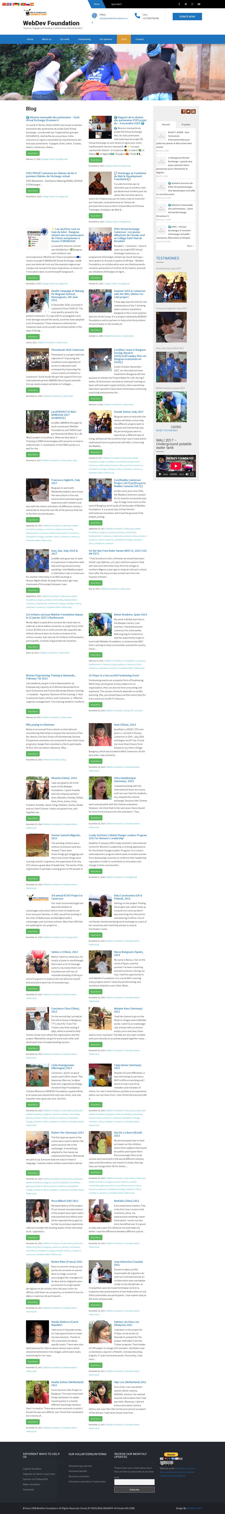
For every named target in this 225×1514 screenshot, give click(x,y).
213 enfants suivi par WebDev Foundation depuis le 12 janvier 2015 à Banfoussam (54, 616)
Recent (166, 124)
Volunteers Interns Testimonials (101, 472)
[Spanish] (32, 4)
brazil (117, 1182)
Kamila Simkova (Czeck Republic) (64, 1323)
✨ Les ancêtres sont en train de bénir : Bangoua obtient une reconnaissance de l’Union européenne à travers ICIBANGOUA (67, 235)
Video (75, 460)
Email (116, 1477)
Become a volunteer (79, 1476)
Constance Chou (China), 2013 (65, 1010)
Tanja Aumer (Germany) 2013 (127, 1066)
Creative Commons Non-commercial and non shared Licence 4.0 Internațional (177, 1472)
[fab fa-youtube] (199, 4)
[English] (8, 4)
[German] (16, 4)
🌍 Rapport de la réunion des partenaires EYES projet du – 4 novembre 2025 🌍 (130, 120)
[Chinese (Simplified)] (4, 4)
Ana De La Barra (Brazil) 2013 (128, 1134)
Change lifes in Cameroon (134, 660)
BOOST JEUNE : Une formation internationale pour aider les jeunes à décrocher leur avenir (174, 140)
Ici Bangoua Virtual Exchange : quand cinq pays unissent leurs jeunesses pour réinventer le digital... (174, 165)
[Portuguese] (24, 4)
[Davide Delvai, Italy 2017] (171, 287)
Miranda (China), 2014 (64, 778)
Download (28, 1489)
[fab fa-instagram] (192, 4)
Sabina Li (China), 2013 (64, 952)
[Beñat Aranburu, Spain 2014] (171, 407)
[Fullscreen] (191, 474)
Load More (176, 427)
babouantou (67, 1110)
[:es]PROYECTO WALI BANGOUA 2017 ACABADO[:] (63, 415)
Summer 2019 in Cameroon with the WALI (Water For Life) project (129, 294)
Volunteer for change (97, 469)
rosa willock (121, 1185)
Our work (64, 39)
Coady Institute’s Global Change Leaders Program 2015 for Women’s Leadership (118, 836)
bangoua (103, 461)
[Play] (160, 474)
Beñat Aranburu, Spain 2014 (130, 614)
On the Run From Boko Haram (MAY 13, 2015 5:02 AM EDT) (118, 552)
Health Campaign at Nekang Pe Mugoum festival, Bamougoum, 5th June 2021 (67, 295)
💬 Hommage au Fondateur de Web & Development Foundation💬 (130, 176)
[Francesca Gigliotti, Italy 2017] (171, 327)
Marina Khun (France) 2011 (66, 1261)
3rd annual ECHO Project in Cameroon (66, 897)
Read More (33, 153)
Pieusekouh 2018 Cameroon (67, 350)
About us (46, 39)
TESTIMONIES (167, 258)
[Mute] (187, 474)
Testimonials (104, 465)
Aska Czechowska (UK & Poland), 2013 (128, 897)
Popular (186, 124)
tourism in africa (117, 465)
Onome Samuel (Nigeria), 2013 (66, 836)
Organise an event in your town (39, 1474)
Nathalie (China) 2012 (126, 1201)
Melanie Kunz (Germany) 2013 (128, 1010)
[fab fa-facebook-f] (179, 4)
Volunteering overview (80, 1466)
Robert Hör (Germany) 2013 (67, 1132)
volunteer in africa (114, 469)
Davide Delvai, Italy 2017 (129, 411)
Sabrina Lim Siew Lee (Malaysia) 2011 (126, 1323)
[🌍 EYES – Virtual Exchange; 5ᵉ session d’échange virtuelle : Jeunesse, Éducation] (161, 234)
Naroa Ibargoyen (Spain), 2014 (128, 953)
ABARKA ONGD (194, 1508)
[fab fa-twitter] (186, 4)
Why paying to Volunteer (40, 724)
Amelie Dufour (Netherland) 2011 (67, 1383)
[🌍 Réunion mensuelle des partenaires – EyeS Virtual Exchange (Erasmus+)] (161, 213)
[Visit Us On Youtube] (193, 113)
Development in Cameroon (37, 533)
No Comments (137, 710)
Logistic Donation (32, 1468)
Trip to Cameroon (106, 539)
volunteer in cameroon (132, 469)
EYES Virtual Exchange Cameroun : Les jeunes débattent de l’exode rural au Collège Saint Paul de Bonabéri (129, 235)
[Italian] (20, 4)
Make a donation (31, 1484)
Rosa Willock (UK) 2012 (64, 1201)
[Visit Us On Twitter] (188, 113)
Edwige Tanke (48, 159)
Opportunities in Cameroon (123, 664)
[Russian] (28, 4)
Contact (140, 39)
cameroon (49, 529)
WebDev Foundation (46, 342)
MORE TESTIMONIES (167, 430)
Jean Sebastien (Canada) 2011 (128, 1263)
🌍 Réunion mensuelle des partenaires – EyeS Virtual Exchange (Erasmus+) (53, 118)
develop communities (117, 461)
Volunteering (84, 39)
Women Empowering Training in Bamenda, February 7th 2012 (50, 677)
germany (29, 1118)
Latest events (62, 342)
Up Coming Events (70, 937)
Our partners (106, 39)
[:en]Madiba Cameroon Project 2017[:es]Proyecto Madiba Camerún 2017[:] (130, 483)
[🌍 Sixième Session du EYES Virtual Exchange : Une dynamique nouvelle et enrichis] (161, 191)
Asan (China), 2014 (125, 724)
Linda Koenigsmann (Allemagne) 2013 (62, 1066)
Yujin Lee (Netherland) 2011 (130, 1382)
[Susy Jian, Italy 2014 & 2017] (171, 367)
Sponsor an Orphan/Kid (35, 1479)
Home (30, 39)
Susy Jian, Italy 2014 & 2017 (64, 552)
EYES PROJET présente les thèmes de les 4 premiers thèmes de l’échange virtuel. (51, 174)
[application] (176, 466)
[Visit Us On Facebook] (183, 113)
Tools (124, 39)
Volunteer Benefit (78, 1471)
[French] (12, 4)
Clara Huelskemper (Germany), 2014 (125, 779)
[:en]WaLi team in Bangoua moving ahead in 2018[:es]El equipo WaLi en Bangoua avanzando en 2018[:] (130, 356)
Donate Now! (187, 16)
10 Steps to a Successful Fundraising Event (114, 675)
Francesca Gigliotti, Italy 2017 (65, 481)
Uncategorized (61, 159)
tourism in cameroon (133, 465)
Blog (127, 710)
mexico (112, 1185)
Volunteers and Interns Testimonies (87, 1481)
